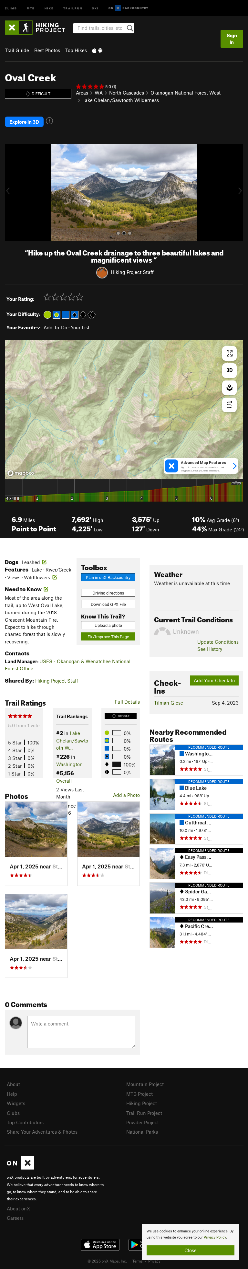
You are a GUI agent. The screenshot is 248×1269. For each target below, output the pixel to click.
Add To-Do (55, 327)
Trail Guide (17, 50)
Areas (82, 93)
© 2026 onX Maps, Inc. (107, 1261)
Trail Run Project (144, 1113)
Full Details (127, 702)
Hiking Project (141, 1103)
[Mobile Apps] (97, 50)
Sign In (232, 38)
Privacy (154, 1261)
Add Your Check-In (214, 680)
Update (218, 642)
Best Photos (47, 50)
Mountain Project (145, 1084)
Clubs (13, 1113)
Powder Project (142, 1122)
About (13, 1084)
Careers (15, 1218)
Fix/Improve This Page (108, 636)
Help (12, 1094)
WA (99, 93)
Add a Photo (126, 795)
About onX (18, 1208)
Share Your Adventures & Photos (42, 1132)
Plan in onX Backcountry (108, 577)
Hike (49, 8)
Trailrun (72, 8)
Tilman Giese (168, 703)
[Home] (38, 27)
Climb (11, 8)
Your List (80, 327)
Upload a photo (108, 625)
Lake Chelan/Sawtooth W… (72, 740)
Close (190, 1250)
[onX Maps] (20, 1168)
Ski (95, 8)
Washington (69, 764)
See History (209, 649)
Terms (137, 1261)
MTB (31, 8)
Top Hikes (76, 50)
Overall (64, 781)
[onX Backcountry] (128, 8)
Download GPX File (108, 604)
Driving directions (108, 592)
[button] (11, 192)
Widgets (16, 1103)
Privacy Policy (215, 1237)
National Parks (142, 1132)
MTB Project (139, 1094)
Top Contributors (25, 1122)
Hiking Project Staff (132, 272)
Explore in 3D (24, 122)
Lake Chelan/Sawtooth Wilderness (120, 100)
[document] (190, 1241)
